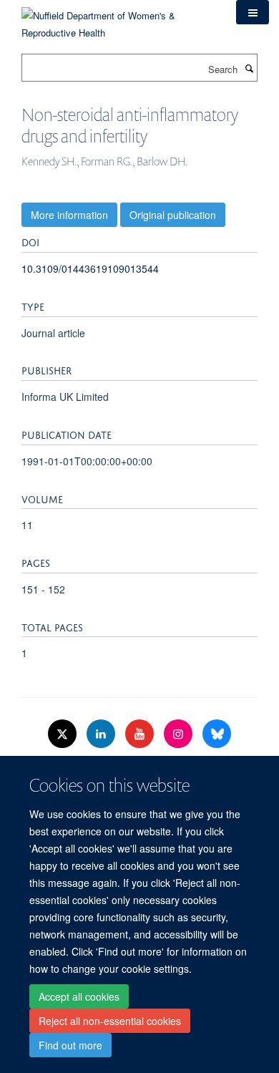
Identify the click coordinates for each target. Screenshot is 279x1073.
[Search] (249, 68)
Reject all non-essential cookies (110, 1021)
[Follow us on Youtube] (141, 734)
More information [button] (69, 215)
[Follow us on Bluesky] (216, 734)
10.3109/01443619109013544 (90, 268)
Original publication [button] (172, 215)
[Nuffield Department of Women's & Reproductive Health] (118, 19)
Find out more (70, 1045)
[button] (252, 12)
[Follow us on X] (63, 734)
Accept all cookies (79, 996)
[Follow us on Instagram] (179, 734)
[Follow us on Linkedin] (102, 734)
